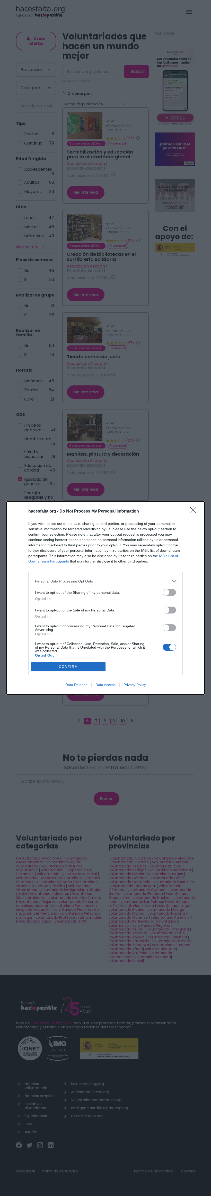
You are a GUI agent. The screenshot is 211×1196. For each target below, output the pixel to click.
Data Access (105, 685)
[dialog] (105, 598)
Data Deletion (76, 685)
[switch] (169, 592)
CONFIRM (68, 667)
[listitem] (105, 581)
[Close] (194, 511)
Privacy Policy (135, 685)
